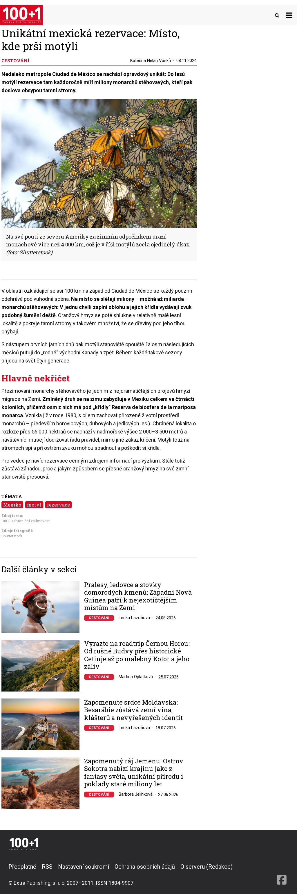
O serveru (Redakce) (206, 866)
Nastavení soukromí (83, 866)
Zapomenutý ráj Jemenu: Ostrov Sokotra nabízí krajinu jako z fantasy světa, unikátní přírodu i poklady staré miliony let (133, 772)
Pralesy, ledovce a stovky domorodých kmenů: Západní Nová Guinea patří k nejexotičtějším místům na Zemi (138, 596)
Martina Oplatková (136, 676)
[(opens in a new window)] (282, 874)
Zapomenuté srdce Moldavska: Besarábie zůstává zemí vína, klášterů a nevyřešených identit (133, 710)
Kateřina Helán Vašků (150, 60)
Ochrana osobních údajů (145, 866)
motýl (34, 505)
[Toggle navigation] (289, 15)
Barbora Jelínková (136, 794)
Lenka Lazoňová (134, 617)
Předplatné (22, 866)
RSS (47, 866)
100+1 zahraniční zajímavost (25, 520)
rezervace (58, 505)
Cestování (99, 618)
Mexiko (12, 505)
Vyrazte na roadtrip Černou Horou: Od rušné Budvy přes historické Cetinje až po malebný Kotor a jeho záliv (137, 655)
